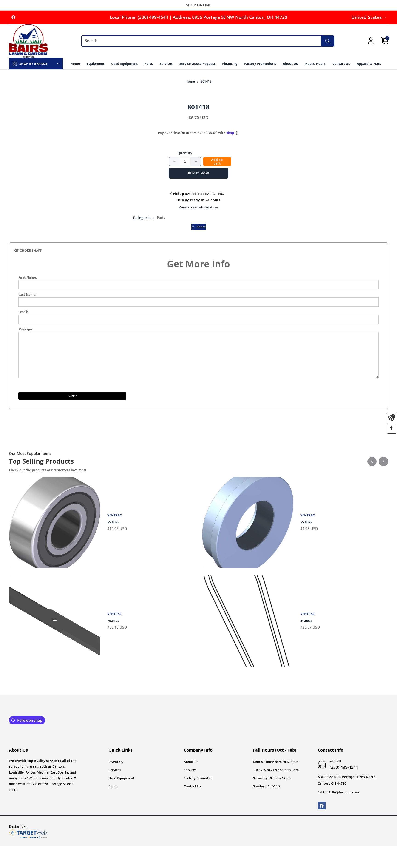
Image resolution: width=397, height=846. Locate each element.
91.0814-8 (307, 621)
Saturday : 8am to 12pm (272, 778)
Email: (23, 312)
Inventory (116, 762)
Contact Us (192, 786)
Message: (25, 329)
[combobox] (208, 41)
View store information (198, 207)
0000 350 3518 (311, 522)
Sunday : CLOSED (266, 786)
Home (190, 81)
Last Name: (27, 294)
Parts (161, 217)
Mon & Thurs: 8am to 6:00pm (275, 762)
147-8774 (114, 621)
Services (114, 770)
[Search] (327, 41)
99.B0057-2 (115, 522)
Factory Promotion (198, 778)
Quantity (185, 153)
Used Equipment (121, 778)
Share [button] (201, 227)
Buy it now (198, 173)
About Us (191, 762)
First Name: (27, 277)
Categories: (143, 217)
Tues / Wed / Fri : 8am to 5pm (276, 770)
